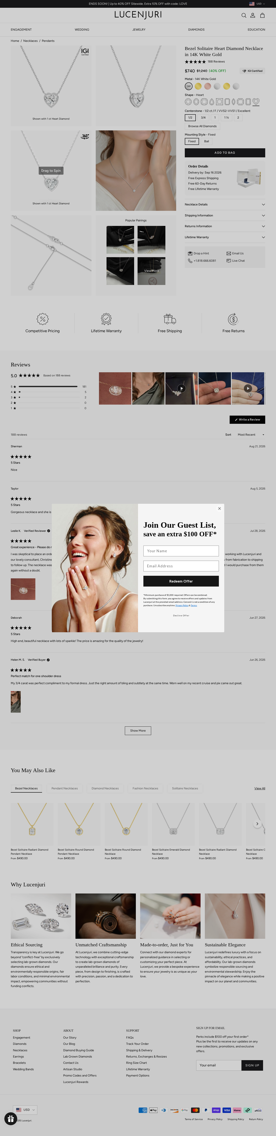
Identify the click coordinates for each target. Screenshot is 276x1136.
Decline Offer (181, 615)
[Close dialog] (219, 508)
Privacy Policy (182, 605)
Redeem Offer (181, 581)
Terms (194, 605)
